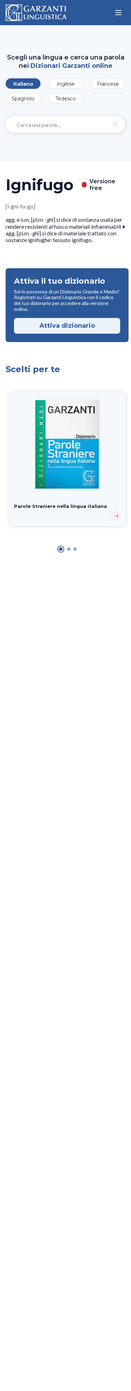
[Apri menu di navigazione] (118, 13)
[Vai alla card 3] (75, 549)
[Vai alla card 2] (69, 549)
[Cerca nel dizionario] (115, 124)
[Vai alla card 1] (60, 549)
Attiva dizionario (67, 325)
